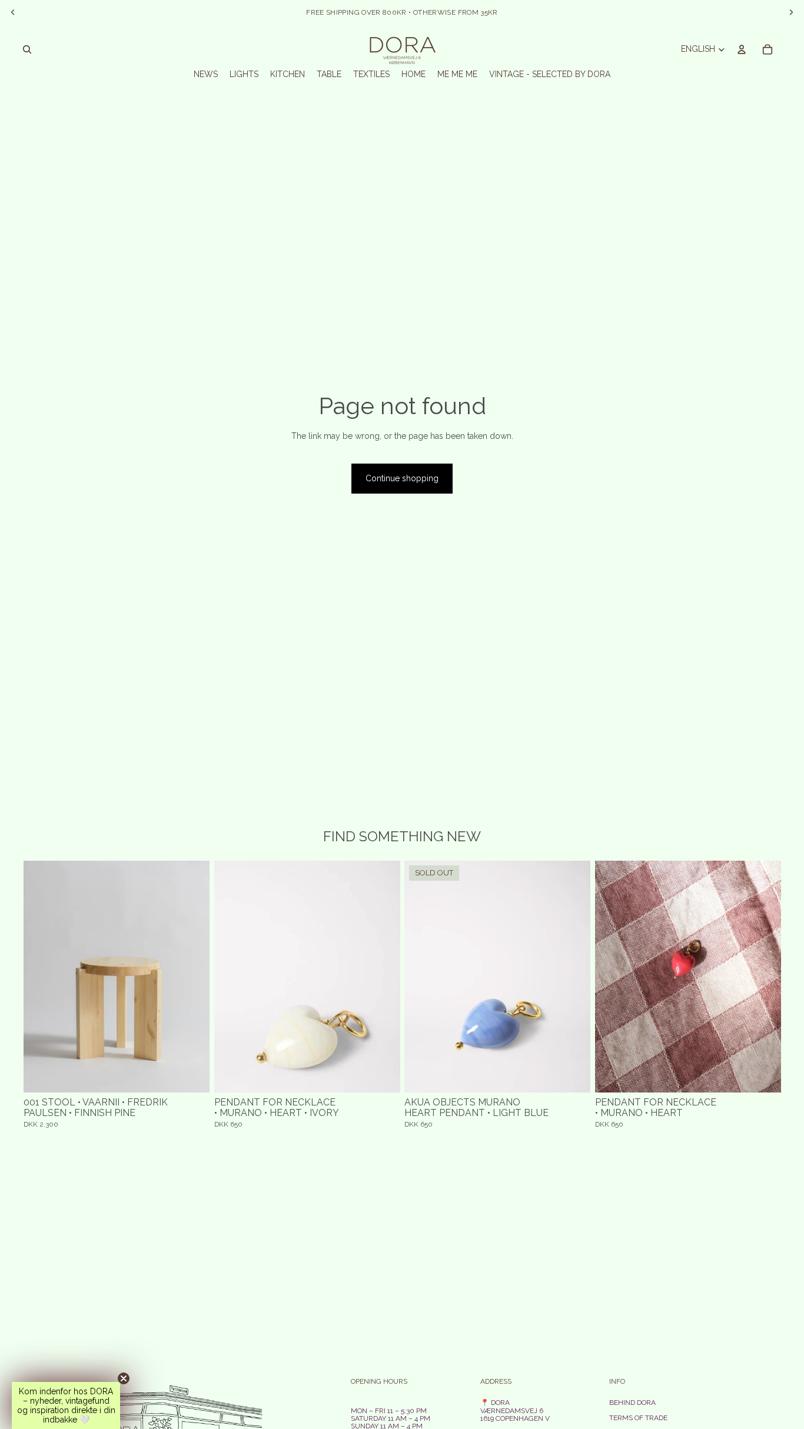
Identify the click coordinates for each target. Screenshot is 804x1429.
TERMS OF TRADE (638, 1418)
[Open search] (27, 49)
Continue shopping (402, 478)
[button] (66, 1405)
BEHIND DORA (632, 1402)
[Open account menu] (742, 49)
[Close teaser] (123, 1378)
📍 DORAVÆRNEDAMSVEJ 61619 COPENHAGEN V (515, 1410)
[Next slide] (192, 977)
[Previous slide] (41, 977)
